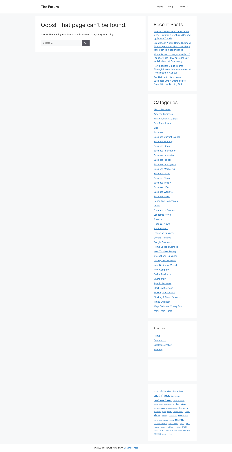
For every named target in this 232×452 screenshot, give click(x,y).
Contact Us (183, 6)
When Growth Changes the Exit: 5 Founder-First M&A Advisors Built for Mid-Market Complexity (172, 58)
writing (169, 434)
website (186, 430)
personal (157, 427)
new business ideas (160, 424)
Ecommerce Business (165, 210)
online (188, 424)
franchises (157, 412)
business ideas (163, 400)
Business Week (162, 196)
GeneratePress (131, 447)
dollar (161, 405)
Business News (162, 173)
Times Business (162, 301)
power (163, 427)
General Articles (162, 237)
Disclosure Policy (163, 345)
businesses (175, 396)
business (162, 395)
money (179, 419)
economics (168, 405)
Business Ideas (162, 146)
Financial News (162, 224)
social (156, 431)
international (183, 416)
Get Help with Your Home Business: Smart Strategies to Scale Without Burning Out (170, 80)
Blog (170, 6)
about (156, 391)
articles (180, 391)
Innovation (173, 416)
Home (160, 6)
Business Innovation (164, 155)
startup (168, 431)
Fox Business (161, 228)
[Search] (86, 43)
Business (158, 132)
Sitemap (158, 349)
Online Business (162, 274)
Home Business (178, 412)
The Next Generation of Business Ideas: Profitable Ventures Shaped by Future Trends (172, 35)
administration (165, 391)
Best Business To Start (166, 118)
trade (174, 431)
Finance (158, 219)
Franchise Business (164, 233)
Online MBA (160, 279)
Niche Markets (173, 424)
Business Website (163, 192)
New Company (161, 269)
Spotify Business (162, 283)
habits (169, 412)
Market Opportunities (166, 420)
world (164, 434)
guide (164, 412)
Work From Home (163, 311)
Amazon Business (163, 114)
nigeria (182, 424)
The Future (50, 7)
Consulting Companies (166, 201)
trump (180, 431)
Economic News (162, 214)
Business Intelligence (165, 164)
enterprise (179, 404)
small (184, 427)
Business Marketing (164, 169)
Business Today (162, 182)
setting (178, 427)
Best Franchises (162, 123)
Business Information (165, 150)
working (157, 434)
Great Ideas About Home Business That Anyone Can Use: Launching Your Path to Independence (172, 46)
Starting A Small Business (167, 297)
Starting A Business (164, 292)
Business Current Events (167, 137)
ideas (157, 415)
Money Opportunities (165, 260)
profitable (170, 427)
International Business (165, 256)
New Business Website (166, 265)
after (174, 391)
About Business (162, 109)
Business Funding (163, 141)
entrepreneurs (159, 408)
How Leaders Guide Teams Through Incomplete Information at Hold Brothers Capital (172, 69)
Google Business (163, 242)
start (162, 430)
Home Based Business (166, 246)
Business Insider (162, 159)
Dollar (157, 205)
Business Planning (179, 401)
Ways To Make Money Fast (168, 306)
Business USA (161, 187)
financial (183, 408)
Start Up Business (163, 288)
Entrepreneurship (172, 408)
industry (164, 416)
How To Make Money (165, 251)
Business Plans (162, 178)
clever (156, 405)
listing (156, 420)
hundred (187, 412)
